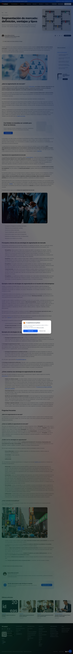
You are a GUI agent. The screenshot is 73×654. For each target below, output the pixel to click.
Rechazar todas (42, 330)
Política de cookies (40, 327)
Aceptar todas (30, 330)
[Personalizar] (48, 331)
